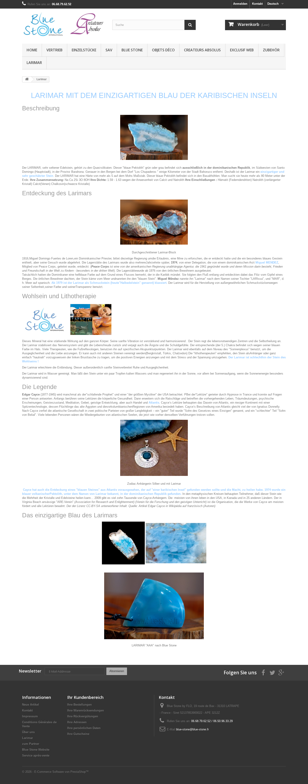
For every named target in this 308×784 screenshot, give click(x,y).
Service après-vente (35, 755)
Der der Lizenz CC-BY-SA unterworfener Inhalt (97, 506)
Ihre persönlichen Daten (84, 728)
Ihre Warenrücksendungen (85, 710)
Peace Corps (47, 266)
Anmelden (240, 3)
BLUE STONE (132, 50)
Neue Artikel (30, 704)
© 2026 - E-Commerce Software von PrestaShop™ (55, 771)
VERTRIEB (54, 50)
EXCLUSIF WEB (242, 50)
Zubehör (271, 50)
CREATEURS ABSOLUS (202, 50)
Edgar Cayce (156, 506)
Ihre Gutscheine (78, 734)
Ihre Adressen (77, 722)
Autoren (209, 506)
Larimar (34, 62)
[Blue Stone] (64, 25)
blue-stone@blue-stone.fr (192, 729)
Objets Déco (163, 50)
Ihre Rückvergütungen (82, 716)
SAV (109, 50)
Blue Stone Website (35, 749)
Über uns (28, 732)
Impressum (30, 716)
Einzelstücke (84, 50)
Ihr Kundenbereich (85, 697)
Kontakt (257, 3)
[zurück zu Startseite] (27, 79)
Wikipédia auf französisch (185, 506)
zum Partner (30, 743)
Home (32, 50)
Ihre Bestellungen (79, 704)
